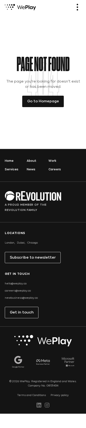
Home (9, 160)
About (31, 160)
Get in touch (22, 312)
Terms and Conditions (31, 395)
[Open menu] (77, 7)
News (31, 169)
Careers (54, 169)
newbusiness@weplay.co (21, 298)
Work (52, 160)
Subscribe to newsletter (33, 258)
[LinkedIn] (39, 405)
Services (11, 169)
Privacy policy (60, 395)
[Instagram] (47, 405)
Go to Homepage (43, 101)
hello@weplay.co (16, 283)
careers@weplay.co (18, 290)
